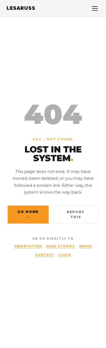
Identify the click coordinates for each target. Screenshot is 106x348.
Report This (76, 214)
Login (64, 255)
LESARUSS (21, 8)
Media (85, 246)
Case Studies (60, 246)
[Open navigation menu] (94, 8)
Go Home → (28, 214)
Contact (44, 255)
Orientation (28, 246)
